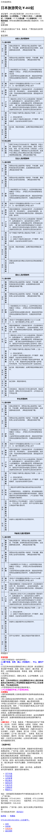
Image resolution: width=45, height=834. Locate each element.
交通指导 (8, 787)
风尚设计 (19, 812)
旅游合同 (8, 783)
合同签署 (8, 778)
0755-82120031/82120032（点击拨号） (15, 820)
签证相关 (8, 780)
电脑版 (12, 816)
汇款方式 (8, 785)
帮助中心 (8, 790)
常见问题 (8, 776)
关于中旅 (8, 774)
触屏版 (3, 816)
